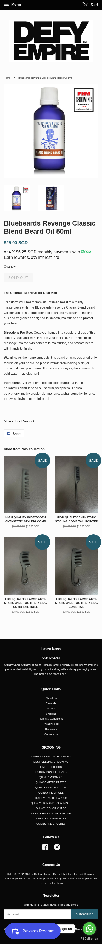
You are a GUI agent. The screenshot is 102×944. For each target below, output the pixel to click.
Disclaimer (51, 729)
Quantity (10, 266)
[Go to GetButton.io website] (89, 938)
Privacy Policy (51, 723)
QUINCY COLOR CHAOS (51, 808)
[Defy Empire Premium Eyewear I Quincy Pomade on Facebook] (45, 848)
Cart (94, 4)
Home (7, 77)
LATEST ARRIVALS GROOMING (51, 756)
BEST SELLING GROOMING (51, 761)
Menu (15, 4)
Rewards (51, 703)
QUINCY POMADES (51, 777)
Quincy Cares (51, 657)
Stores (51, 708)
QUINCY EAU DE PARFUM (51, 798)
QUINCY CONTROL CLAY (51, 787)
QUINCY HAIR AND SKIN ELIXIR (51, 813)
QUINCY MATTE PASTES (51, 782)
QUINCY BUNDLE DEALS (51, 771)
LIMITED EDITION (51, 767)
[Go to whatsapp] (89, 928)
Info (55, 257)
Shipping (51, 713)
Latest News (51, 649)
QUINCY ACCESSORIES (51, 818)
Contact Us (51, 734)
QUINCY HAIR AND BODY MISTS (51, 803)
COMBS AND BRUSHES (51, 823)
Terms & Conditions (51, 718)
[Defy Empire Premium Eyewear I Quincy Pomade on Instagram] (57, 848)
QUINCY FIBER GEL (51, 792)
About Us (51, 698)
